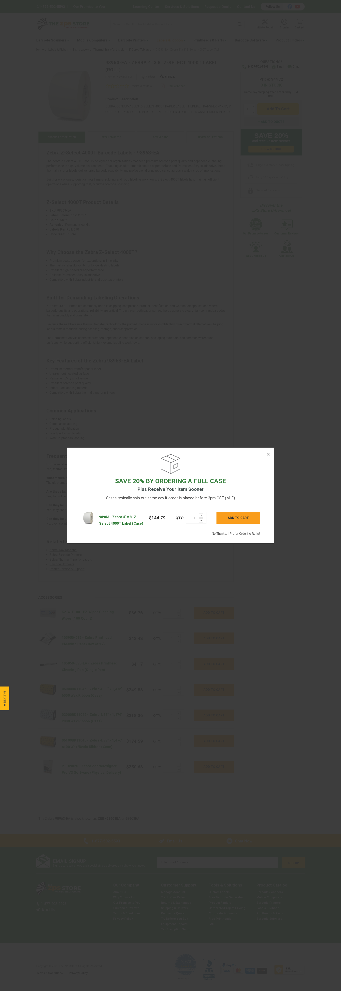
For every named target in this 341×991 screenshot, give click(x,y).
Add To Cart (238, 518)
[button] (4, 698)
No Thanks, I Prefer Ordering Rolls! (236, 533)
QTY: (180, 518)
